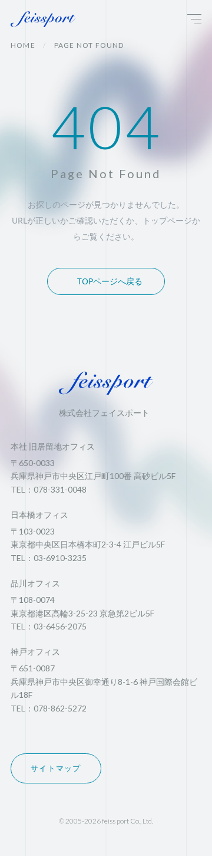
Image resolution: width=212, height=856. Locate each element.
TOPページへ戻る (110, 281)
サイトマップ (56, 768)
